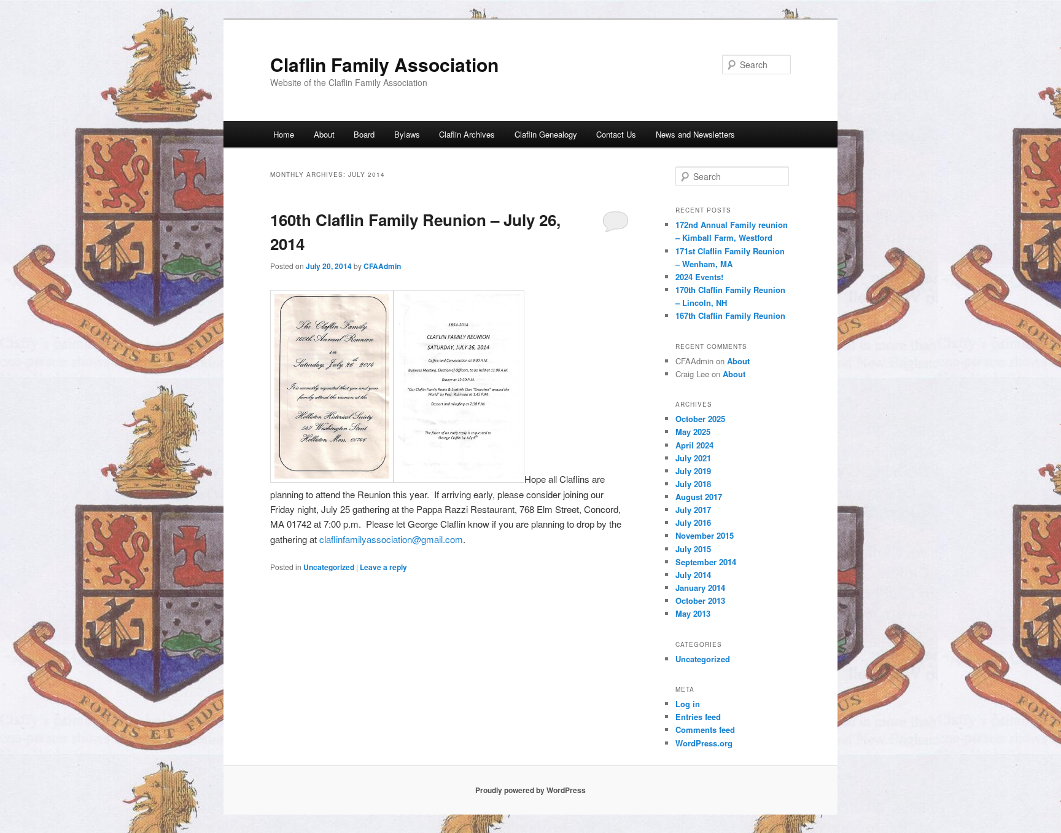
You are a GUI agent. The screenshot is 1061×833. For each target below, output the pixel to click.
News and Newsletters (695, 134)
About (324, 134)
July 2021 (693, 458)
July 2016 (693, 522)
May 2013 (692, 613)
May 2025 (692, 431)
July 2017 (693, 509)
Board (364, 134)
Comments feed (705, 729)
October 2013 (700, 600)
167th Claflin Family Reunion (730, 315)
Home (283, 134)
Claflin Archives (467, 134)
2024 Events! (699, 277)
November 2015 (704, 535)
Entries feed (698, 716)
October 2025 (700, 418)
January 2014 (700, 587)
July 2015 (693, 549)
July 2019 (693, 471)
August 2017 (698, 497)
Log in (687, 704)
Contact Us (616, 134)
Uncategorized (328, 567)
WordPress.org (704, 743)
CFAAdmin (382, 266)
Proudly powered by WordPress (530, 790)
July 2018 (693, 484)
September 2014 (705, 562)
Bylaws (407, 134)
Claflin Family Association (384, 64)
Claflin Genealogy (546, 134)
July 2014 (693, 575)
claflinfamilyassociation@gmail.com (391, 539)
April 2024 (694, 445)
